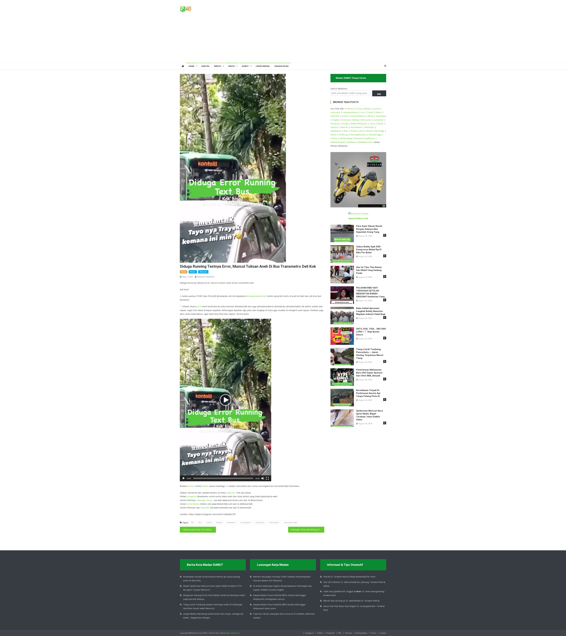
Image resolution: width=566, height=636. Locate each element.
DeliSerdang (346, 138)
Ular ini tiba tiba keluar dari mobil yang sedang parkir (369, 270)
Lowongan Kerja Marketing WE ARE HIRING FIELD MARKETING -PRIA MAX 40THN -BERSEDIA (307, 529)
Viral (361, 131)
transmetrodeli (290, 522)
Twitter (320, 633)
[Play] (183, 478)
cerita (199, 306)
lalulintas (261, 296)
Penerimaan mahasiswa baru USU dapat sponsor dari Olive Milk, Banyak (369, 372)
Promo (354, 131)
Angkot (335, 119)
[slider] (223, 478)
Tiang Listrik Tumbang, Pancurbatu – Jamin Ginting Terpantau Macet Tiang (369, 353)
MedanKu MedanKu (206, 276)
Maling (355, 119)
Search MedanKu (338, 88)
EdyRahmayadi (337, 142)
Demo (370, 116)
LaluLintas (335, 112)
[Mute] (262, 478)
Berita (217, 66)
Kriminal (345, 119)
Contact (383, 633)
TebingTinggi (374, 134)
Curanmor (379, 119)
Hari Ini (205, 66)
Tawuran (344, 127)
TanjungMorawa (358, 134)
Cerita (231, 66)
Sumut (376, 108)
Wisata (369, 131)
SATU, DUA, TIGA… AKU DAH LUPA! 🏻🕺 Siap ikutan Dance (371, 331)
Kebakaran (335, 131)
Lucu (362, 112)
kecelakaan (251, 296)
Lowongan (201, 500)
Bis (192, 522)
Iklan (345, 131)
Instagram (192, 496)
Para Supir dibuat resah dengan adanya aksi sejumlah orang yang (369, 229)
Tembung (343, 134)
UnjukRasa (381, 116)
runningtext (245, 522)
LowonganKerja (350, 112)
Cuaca (372, 123)
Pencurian (366, 119)
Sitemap (348, 633)
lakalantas (369, 127)
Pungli (345, 123)
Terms (373, 633)
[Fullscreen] (267, 478)
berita (183, 272)
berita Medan (193, 504)
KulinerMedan (358, 116)
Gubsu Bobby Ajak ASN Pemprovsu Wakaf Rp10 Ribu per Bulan (368, 249)
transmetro (274, 522)
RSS (339, 633)
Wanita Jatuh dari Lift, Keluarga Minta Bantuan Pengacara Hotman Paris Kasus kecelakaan (200, 529)
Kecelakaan (356, 127)
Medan (205, 486)
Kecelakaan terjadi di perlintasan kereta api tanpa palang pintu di (368, 393)
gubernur (370, 138)
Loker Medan (263, 66)
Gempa (334, 127)
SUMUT (245, 66)
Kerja (209, 500)
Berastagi (379, 131)
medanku (203, 272)
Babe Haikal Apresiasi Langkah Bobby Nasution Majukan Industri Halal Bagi (370, 311)
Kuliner (345, 116)
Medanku (231, 522)
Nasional (358, 138)
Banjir (381, 123)
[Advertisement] (283, 40)
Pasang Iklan (281, 66)
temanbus (259, 522)
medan (192, 272)
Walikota (351, 142)
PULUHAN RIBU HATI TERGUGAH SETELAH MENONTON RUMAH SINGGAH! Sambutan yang (370, 292)
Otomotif (205, 507)
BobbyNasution (365, 142)
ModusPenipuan (359, 123)
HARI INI (231, 492)
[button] (225, 400)
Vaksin (378, 112)
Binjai (333, 134)
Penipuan (335, 123)
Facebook (330, 633)
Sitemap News (361, 633)
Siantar (334, 138)
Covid (370, 112)
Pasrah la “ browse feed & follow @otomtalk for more (349, 576)
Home (191, 66)
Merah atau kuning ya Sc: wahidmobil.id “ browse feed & (351, 600)
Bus (200, 522)
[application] (225, 400)
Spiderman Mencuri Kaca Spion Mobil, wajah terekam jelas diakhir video (369, 415)
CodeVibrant (234, 633)
